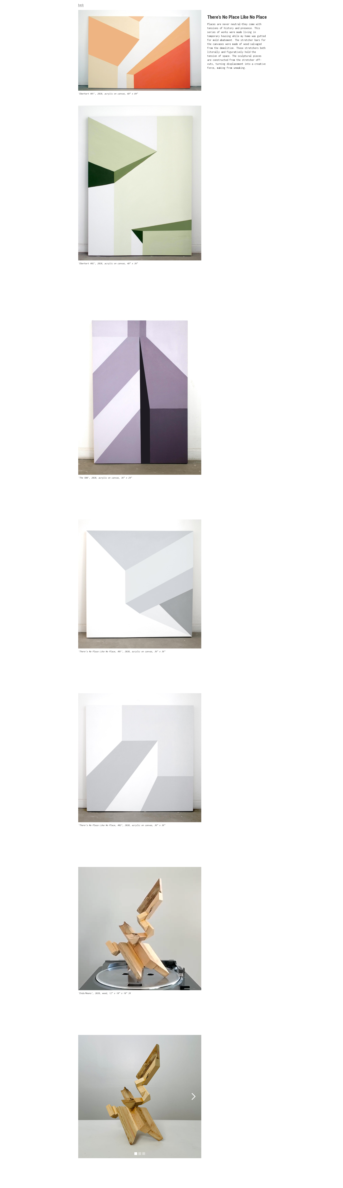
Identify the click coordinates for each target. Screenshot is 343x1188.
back (81, 5)
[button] (193, 1096)
